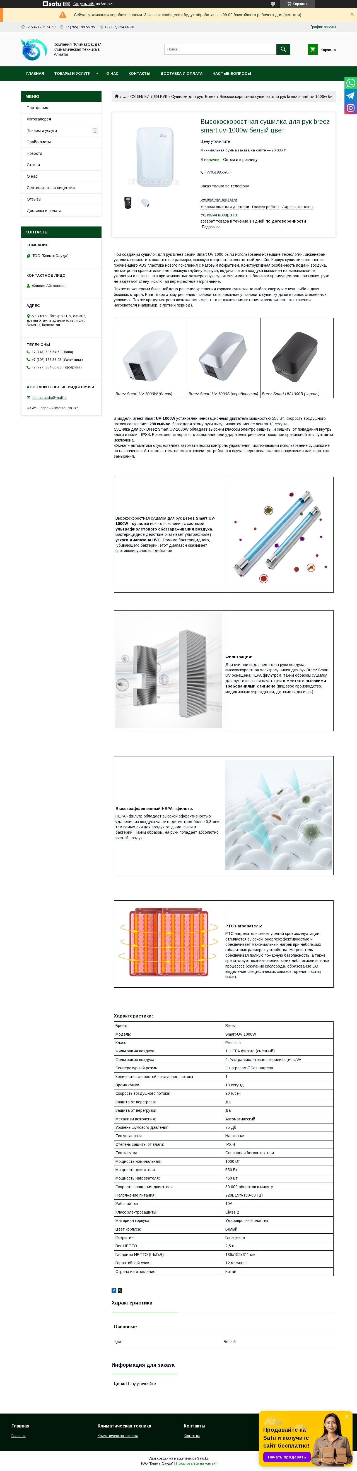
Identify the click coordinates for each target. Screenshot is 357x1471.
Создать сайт (84, 4)
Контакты (139, 73)
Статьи (33, 165)
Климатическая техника (118, 1436)
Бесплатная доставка (219, 199)
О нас (112, 73)
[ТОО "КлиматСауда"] (34, 59)
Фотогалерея (39, 119)
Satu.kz (203, 1458)
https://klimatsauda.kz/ (59, 408)
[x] (120, 1291)
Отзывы (34, 199)
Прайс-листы (39, 142)
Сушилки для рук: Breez (193, 96)
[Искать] (283, 49)
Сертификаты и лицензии (51, 187)
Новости (34, 153)
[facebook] (114, 1291)
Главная (35, 73)
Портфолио (37, 107)
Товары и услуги (72, 73)
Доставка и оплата (181, 73)
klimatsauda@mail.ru (49, 398)
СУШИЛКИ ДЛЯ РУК (148, 96)
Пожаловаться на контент (196, 1463)
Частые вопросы (232, 73)
